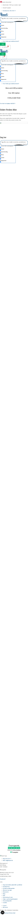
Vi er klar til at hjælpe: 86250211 (7, 103)
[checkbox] (7, 24)
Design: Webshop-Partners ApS (7, 913)
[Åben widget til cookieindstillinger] (2, 912)
